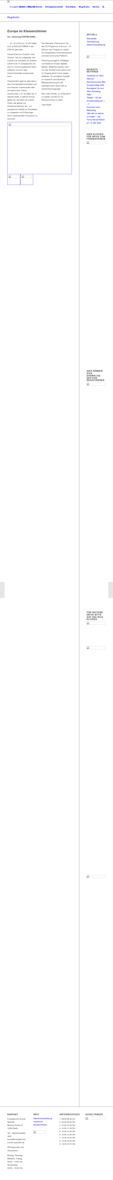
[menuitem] (22, 6)
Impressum (38, 1121)
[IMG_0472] (26, 179)
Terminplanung (93, 41)
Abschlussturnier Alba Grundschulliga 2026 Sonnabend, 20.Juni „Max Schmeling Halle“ (96, 88)
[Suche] (103, 6)
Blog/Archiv (13, 17)
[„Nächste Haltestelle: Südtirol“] (110, 590)
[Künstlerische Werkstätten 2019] (2, 590)
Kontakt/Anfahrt (40, 1124)
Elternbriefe (91, 38)
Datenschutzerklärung (96, 44)
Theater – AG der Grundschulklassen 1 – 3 (96, 100)
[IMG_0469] (39, 148)
